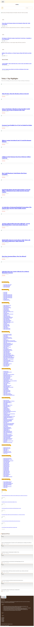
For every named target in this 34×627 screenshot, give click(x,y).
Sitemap (8, 625)
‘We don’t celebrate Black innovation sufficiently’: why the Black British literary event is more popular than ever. (16, 224)
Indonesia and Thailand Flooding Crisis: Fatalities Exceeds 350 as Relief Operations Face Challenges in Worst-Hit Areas (14, 495)
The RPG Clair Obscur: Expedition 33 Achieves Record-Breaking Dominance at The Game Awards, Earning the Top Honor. (16, 1)
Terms (6, 625)
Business (3, 618)
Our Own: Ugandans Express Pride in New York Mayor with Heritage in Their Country (15, 69)
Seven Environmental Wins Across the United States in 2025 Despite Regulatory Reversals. (11, 508)
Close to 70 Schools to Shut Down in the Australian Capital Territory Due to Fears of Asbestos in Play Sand (16, 109)
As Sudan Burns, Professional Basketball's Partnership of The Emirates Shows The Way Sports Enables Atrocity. (16, 208)
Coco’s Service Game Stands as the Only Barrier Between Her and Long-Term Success (12, 580)
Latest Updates (3, 1)
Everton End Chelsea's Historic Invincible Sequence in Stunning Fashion (9, 527)
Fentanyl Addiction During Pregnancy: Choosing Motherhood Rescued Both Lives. (15, 608)
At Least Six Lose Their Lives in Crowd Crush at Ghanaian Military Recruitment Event (15, 609)
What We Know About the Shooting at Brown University (15, 93)
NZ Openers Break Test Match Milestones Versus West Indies (12, 610)
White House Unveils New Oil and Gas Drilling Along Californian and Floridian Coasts (15, 606)
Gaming (3, 621)
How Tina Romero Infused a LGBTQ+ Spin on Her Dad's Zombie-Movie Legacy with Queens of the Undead (13, 514)
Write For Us (3, 625)
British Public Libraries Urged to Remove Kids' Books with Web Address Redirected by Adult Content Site (16, 240)
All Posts (3, 617)
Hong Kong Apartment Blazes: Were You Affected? (14, 256)
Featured (3, 620)
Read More (3, 96)
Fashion (3, 619)
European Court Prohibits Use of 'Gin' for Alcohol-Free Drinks (17, 125)
